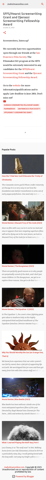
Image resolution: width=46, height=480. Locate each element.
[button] (4, 33)
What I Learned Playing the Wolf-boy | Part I (20, 443)
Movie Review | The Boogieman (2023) (18, 266)
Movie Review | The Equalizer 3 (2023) (18, 309)
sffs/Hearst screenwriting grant (18, 112)
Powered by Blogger (24, 476)
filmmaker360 (9, 109)
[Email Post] (4, 102)
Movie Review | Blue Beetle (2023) (16, 399)
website (17, 85)
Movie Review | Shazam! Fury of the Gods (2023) (22, 223)
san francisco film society (29, 109)
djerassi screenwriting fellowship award (21, 105)
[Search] (42, 4)
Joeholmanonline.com (17, 4)
